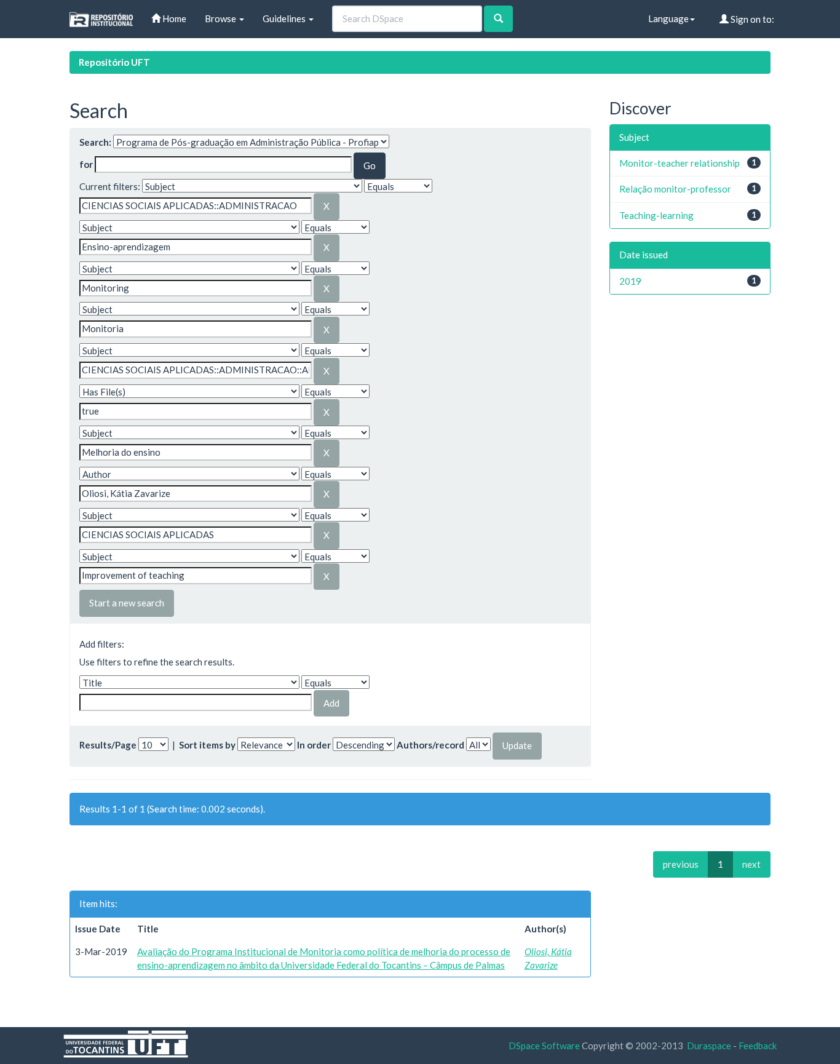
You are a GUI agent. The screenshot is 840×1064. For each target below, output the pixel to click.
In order (314, 744)
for (86, 164)
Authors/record (430, 744)
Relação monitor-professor (675, 188)
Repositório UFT (114, 62)
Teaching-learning (656, 215)
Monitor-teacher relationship (679, 163)
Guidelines (285, 18)
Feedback (758, 1045)
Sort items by (207, 744)
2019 (630, 281)
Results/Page (108, 744)
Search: (95, 142)
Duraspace (709, 1045)
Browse (221, 18)
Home (173, 18)
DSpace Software (544, 1045)
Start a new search (126, 602)
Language (668, 18)
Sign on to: (751, 19)
